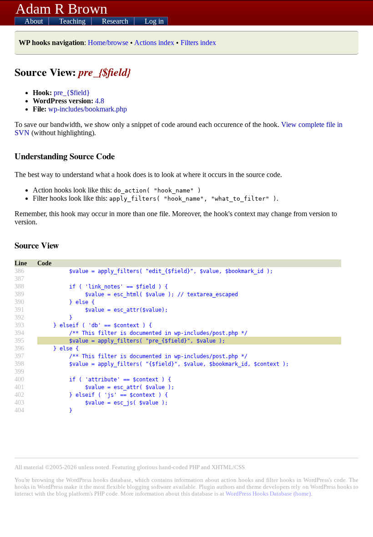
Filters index (198, 42)
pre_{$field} (72, 92)
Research (116, 21)
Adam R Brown (61, 8)
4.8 (99, 101)
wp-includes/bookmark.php (87, 109)
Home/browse (108, 42)
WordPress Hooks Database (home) (268, 494)
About (35, 21)
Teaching (73, 21)
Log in (154, 21)
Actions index (154, 42)
